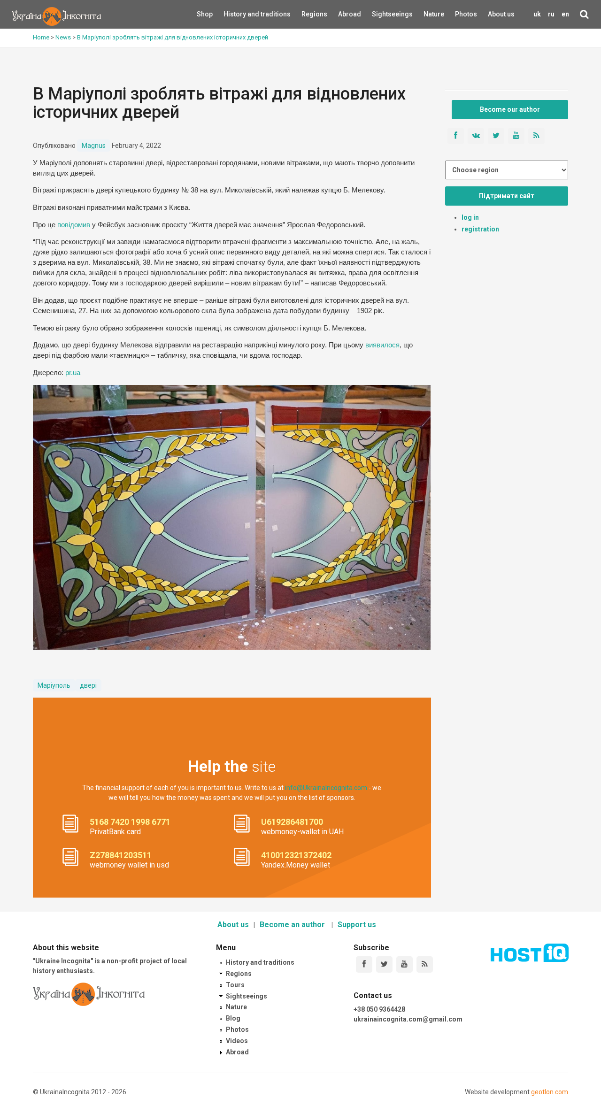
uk (537, 14)
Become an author (293, 924)
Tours (235, 985)
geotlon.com (549, 1092)
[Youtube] (404, 964)
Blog (233, 1018)
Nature (429, 14)
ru (551, 14)
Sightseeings (382, 14)
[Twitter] (384, 964)
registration (480, 229)
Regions (308, 14)
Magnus (94, 145)
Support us (357, 924)
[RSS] (424, 964)
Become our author (510, 109)
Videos (237, 1041)
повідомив (73, 225)
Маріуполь (54, 685)
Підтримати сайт (506, 196)
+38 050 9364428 (379, 1009)
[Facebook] (364, 964)
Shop (205, 14)
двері (88, 685)
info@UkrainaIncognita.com (326, 787)
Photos (466, 14)
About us (501, 14)
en (565, 14)
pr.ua (72, 372)
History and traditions (240, 14)
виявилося (382, 345)
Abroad (344, 14)
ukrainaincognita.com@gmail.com (408, 1019)
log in (470, 217)
